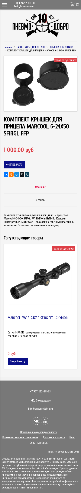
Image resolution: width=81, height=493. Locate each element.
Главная (8, 47)
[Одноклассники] (11, 174)
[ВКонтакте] (6, 174)
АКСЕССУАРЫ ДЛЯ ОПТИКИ (31, 47)
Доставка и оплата (54, 437)
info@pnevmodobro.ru (40, 408)
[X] (22, 174)
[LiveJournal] (27, 174)
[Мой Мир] (16, 174)
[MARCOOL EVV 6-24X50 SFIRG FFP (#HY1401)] (40, 281)
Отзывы (40, 200)
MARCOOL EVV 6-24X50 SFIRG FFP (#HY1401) (38, 318)
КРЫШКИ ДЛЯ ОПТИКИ (61, 47)
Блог (72, 437)
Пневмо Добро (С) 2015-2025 (63, 451)
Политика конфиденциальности (38, 432)
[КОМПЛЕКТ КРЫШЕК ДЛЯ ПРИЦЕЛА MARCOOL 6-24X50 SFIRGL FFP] (40, 110)
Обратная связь (39, 442)
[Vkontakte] (36, 421)
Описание (40, 187)
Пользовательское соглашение (20, 437)
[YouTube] (44, 421)
